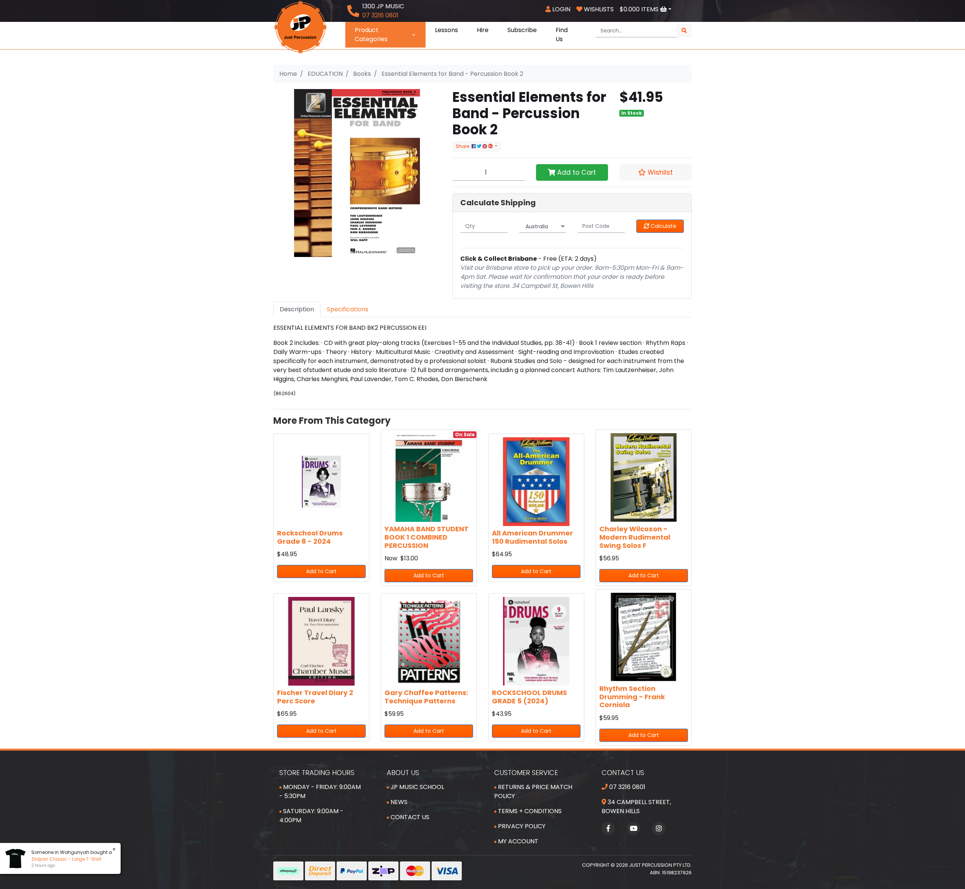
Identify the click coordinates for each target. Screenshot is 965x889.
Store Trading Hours (316, 772)
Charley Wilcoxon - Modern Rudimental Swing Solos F (634, 537)
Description (297, 309)
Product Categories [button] (371, 34)
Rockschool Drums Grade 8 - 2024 (310, 537)
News (398, 802)
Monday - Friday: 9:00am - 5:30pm (320, 791)
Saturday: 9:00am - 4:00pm (311, 815)
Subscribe (522, 30)
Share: (464, 146)
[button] (655, 172)
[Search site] (684, 30)
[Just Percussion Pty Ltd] (300, 26)
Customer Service (526, 772)
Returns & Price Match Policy (533, 791)
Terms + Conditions (529, 811)
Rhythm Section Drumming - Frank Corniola (632, 696)
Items (640, 9)
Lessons (446, 30)
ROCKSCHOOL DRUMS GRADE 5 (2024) (529, 697)
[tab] (296, 309)
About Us (403, 772)
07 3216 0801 (626, 787)
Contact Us (409, 817)
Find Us (562, 34)
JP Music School (416, 787)
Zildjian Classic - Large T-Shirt (66, 859)
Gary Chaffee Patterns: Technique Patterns (426, 697)
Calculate (662, 226)
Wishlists (598, 9)
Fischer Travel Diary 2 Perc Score (315, 697)
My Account (517, 841)
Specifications (347, 309)
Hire (483, 30)
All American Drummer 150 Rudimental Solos (532, 537)
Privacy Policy (520, 826)
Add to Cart (575, 172)
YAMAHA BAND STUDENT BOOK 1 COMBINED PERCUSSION (426, 537)
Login (560, 9)
